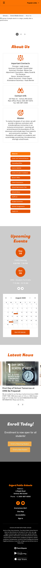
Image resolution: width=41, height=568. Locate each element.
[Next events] (22, 288)
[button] (33, 3)
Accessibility (20, 515)
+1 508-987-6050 (23, 497)
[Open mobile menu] (4, 3)
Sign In (20, 518)
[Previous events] (18, 288)
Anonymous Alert (20, 508)
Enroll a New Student (20, 449)
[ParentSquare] (20, 548)
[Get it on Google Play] (20, 553)
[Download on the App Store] (20, 559)
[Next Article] (22, 404)
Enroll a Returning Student (20, 444)
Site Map (20, 512)
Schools (5, 16)
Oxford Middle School (16, 16)
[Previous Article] (18, 404)
